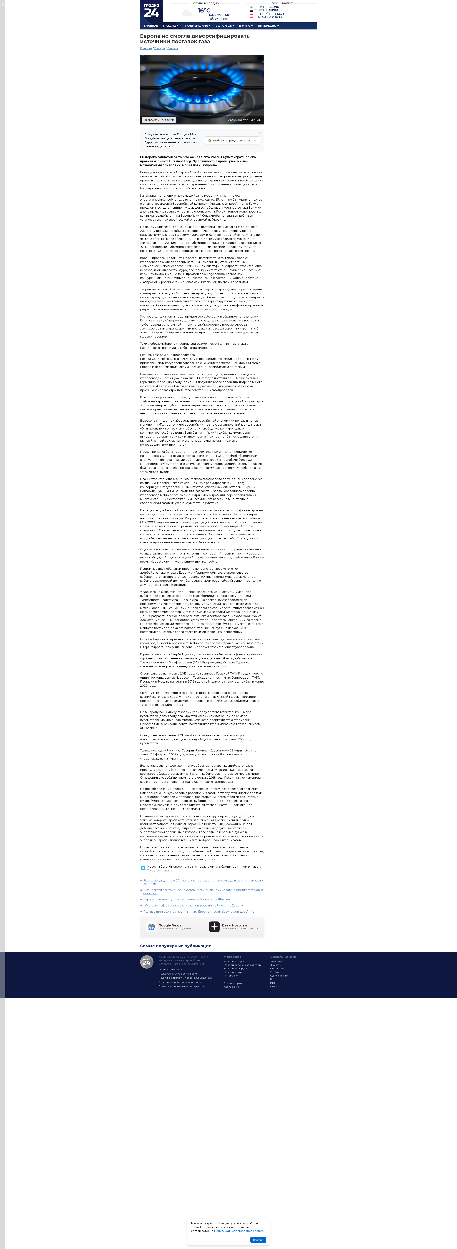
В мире (244, 26)
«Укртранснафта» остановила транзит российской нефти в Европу (193, 905)
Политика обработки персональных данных (185, 977)
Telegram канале (159, 870)
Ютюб (274, 986)
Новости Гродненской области (243, 964)
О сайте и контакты (170, 969)
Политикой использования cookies (238, 1231)
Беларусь (223, 26)
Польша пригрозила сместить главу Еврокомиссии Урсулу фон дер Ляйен (199, 911)
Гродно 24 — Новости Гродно (147, 962)
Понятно (258, 1239)
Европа (172, 48)
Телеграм (276, 961)
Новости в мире (233, 972)
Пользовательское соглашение (178, 973)
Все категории (233, 983)
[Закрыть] (259, 133)
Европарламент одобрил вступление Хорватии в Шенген (186, 899)
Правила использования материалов (181, 986)
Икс (272, 982)
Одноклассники (279, 975)
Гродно (169, 26)
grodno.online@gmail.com (189, 963)
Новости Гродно (234, 961)
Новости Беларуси (235, 968)
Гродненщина (196, 26)
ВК (271, 979)
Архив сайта (231, 986)
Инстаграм (277, 968)
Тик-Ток (274, 972)
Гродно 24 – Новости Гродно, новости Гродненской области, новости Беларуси (151, 11)
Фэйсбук (275, 964)
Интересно (267, 26)
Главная (151, 26)
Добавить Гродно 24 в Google (234, 140)
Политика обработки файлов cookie (181, 982)
